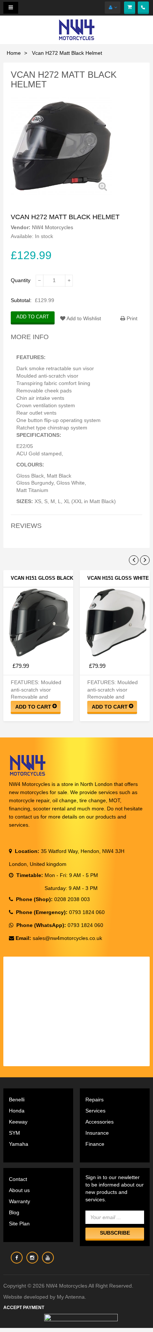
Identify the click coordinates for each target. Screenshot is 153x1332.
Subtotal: (21, 300)
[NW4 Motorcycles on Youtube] (48, 1258)
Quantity (20, 280)
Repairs (94, 1099)
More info (30, 337)
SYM (14, 1133)
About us (19, 1190)
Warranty (19, 1201)
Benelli (17, 1099)
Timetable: (29, 875)
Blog (14, 1212)
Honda (17, 1111)
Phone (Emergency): (41, 912)
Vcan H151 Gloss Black (42, 578)
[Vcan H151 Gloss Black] (38, 622)
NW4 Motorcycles (52, 227)
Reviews (26, 525)
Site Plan (19, 1223)
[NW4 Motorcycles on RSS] (32, 1258)
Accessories (99, 1122)
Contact (18, 1179)
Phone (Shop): (33, 899)
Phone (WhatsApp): (40, 925)
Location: (26, 851)
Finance (94, 1144)
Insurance (97, 1133)
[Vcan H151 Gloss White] (115, 622)
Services (95, 1111)
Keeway (18, 1122)
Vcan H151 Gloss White (118, 578)
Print (131, 318)
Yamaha (18, 1144)
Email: (23, 938)
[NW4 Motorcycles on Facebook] (17, 1258)
